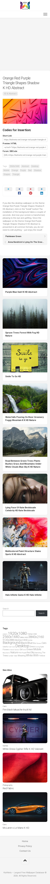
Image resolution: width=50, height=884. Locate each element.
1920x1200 (32, 634)
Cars (44, 643)
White (29, 655)
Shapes (7, 174)
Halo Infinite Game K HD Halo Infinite (23, 595)
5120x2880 (9, 640)
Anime (30, 640)
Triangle (16, 174)
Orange (15, 170)
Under (11, 656)
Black (24, 642)
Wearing (22, 655)
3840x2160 (36, 637)
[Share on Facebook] (19, 190)
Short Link (7, 136)
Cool (10, 647)
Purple (23, 170)
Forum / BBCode (10, 151)
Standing (38, 653)
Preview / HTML (10, 143)
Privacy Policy (25, 846)
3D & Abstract (10, 93)
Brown (39, 643)
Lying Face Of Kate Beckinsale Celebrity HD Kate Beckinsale (20, 509)
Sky (33, 652)
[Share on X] (8, 190)
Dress (32, 646)
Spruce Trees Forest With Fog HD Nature (22, 334)
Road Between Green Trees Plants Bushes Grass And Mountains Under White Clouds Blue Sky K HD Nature (23, 464)
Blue (30, 642)
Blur (34, 643)
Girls (24, 650)
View (15, 656)
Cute (13, 647)
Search (6, 609)
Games (16, 650)
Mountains (6, 653)
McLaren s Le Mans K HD (16, 827)
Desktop (34, 166)
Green (30, 649)
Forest (12, 650)
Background (11, 643)
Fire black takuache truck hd (17, 709)
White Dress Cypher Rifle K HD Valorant (23, 749)
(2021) (5, 634)
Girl (21, 649)
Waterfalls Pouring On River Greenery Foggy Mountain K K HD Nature (24, 418)
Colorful (5, 647)
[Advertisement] (25, 44)
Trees (5, 655)
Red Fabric (8, 788)
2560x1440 (14, 166)
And (25, 640)
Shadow (37, 170)
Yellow (42, 655)
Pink (19, 653)
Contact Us (25, 851)
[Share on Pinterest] (30, 190)
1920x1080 (17, 633)
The (43, 653)
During (37, 647)
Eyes (42, 647)
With (36, 655)
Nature (14, 652)
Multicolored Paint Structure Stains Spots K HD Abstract (23, 553)
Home (25, 841)
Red (29, 170)
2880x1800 (24, 637)
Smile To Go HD (13, 376)
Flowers (6, 649)
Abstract (25, 166)
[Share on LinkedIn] (41, 190)
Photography (7, 785)
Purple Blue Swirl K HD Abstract (21, 292)
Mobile (6, 170)
